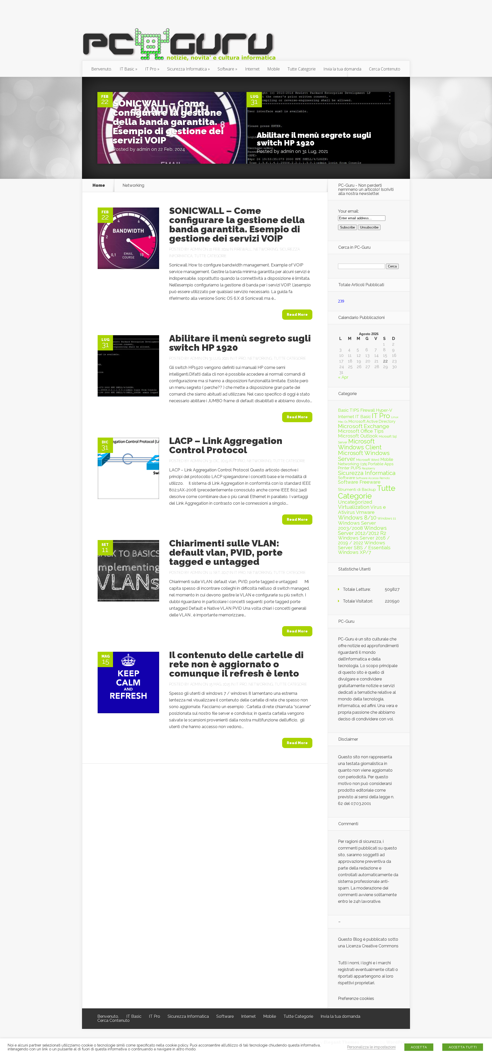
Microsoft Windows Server (363, 456)
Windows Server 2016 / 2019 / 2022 (364, 540)
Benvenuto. (101, 69)
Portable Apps (380, 464)
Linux (394, 417)
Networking (265, 249)
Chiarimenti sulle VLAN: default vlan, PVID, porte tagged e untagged (226, 552)
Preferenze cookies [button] (356, 998)
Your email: (348, 211)
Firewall (243, 249)
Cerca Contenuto (384, 69)
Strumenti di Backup (357, 489)
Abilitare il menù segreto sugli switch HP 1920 (314, 139)
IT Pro (150, 69)
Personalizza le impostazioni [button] (371, 1047)
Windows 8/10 (357, 517)
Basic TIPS (348, 410)
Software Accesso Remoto (373, 478)
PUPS (356, 467)
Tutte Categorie (302, 69)
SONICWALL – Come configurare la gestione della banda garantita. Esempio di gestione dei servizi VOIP (168, 122)
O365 (363, 464)
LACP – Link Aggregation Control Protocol (225, 445)
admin (143, 149)
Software (226, 69)
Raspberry (368, 468)
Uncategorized (355, 502)
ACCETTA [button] (419, 1047)
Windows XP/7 (354, 552)
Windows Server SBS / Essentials (364, 545)
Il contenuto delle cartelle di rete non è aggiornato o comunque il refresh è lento (236, 664)
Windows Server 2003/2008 (357, 525)
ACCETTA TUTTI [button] (463, 1047)
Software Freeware (359, 482)
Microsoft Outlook (358, 436)
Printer (344, 468)
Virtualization (353, 507)
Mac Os (342, 421)
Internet (252, 69)
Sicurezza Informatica (187, 69)
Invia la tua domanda (342, 69)
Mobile (273, 69)
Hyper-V (384, 410)
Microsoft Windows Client (360, 444)
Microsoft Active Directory (371, 421)
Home (99, 185)
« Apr (343, 377)
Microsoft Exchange (363, 426)
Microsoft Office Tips (361, 431)
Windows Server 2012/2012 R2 (362, 530)
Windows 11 (386, 518)
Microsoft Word (367, 460)
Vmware (365, 512)
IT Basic (127, 69)
